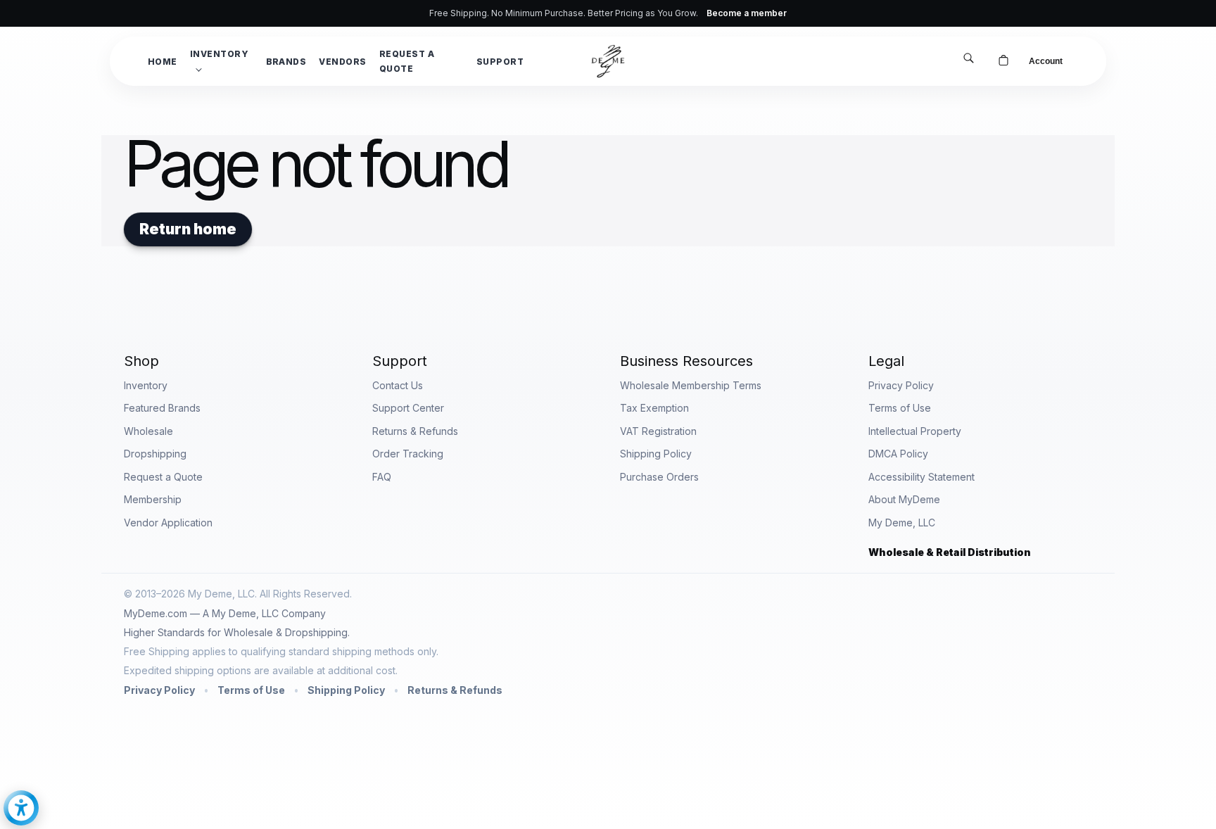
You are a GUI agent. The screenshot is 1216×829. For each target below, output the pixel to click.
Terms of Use (899, 408)
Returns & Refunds (415, 431)
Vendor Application (168, 523)
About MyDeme (904, 499)
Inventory (219, 54)
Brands (286, 61)
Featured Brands (162, 408)
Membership (153, 499)
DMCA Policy (898, 454)
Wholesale (148, 431)
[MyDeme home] (608, 61)
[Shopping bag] (1003, 61)
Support (500, 61)
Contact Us (397, 385)
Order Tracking (407, 454)
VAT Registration (658, 431)
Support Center (408, 408)
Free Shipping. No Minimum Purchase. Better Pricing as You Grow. (608, 13)
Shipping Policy (656, 454)
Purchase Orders (659, 477)
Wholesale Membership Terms (690, 385)
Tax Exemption (654, 408)
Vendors (342, 61)
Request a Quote (406, 61)
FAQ (381, 477)
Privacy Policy (901, 385)
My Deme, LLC (901, 523)
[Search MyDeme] (968, 59)
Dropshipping (155, 454)
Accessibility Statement (921, 477)
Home (162, 61)
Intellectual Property (914, 431)
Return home (187, 229)
